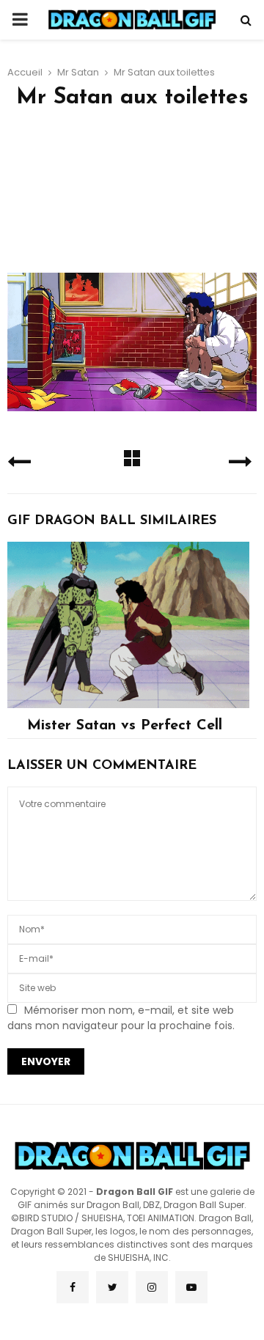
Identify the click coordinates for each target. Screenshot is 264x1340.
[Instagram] (152, 1287)
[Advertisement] (132, 196)
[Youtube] (191, 1287)
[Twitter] (112, 1287)
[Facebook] (72, 1287)
